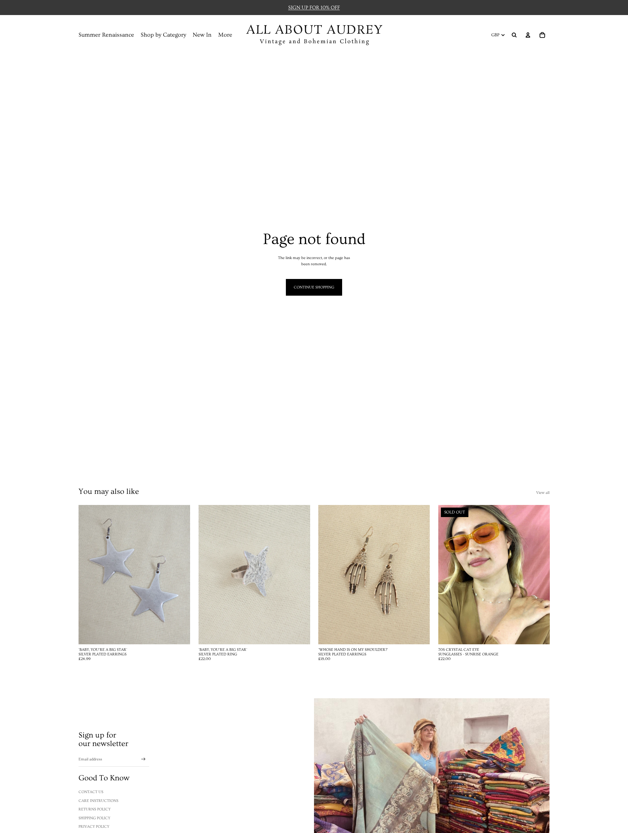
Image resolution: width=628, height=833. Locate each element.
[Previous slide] (208, 574)
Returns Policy (94, 809)
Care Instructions (98, 801)
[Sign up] (143, 759)
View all (543, 493)
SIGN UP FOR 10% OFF (314, 7)
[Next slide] (300, 574)
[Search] (514, 35)
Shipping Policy (94, 818)
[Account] (528, 35)
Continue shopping (314, 287)
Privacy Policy (93, 826)
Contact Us (90, 792)
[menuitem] (225, 35)
